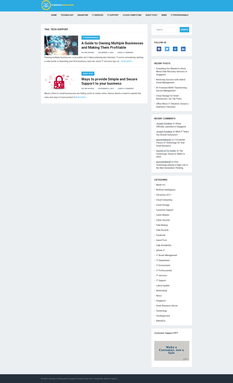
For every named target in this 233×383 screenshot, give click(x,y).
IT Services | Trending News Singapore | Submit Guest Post (69, 379)
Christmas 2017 (163, 195)
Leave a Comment (125, 52)
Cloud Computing (132, 15)
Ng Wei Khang (87, 52)
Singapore (82, 15)
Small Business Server (167, 305)
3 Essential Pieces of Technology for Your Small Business (170, 142)
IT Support (113, 15)
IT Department (163, 260)
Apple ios (160, 184)
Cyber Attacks (162, 215)
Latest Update (162, 285)
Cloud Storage (162, 205)
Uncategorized (163, 316)
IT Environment (163, 265)
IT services (97, 15)
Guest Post (151, 15)
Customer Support (164, 210)
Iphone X (160, 250)
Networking (161, 290)
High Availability (163, 245)
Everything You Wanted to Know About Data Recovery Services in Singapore (171, 71)
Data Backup (162, 225)
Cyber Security (163, 220)
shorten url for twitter (166, 151)
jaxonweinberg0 (163, 139)
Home (54, 15)
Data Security (162, 230)
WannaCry (160, 321)
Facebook (160, 235)
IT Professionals (179, 15)
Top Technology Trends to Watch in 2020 (170, 154)
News (164, 15)
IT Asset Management (166, 255)
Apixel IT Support (110, 379)
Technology (67, 15)
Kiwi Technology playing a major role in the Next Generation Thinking (172, 165)
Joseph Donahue (164, 123)
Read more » (127, 61)
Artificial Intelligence (165, 189)
